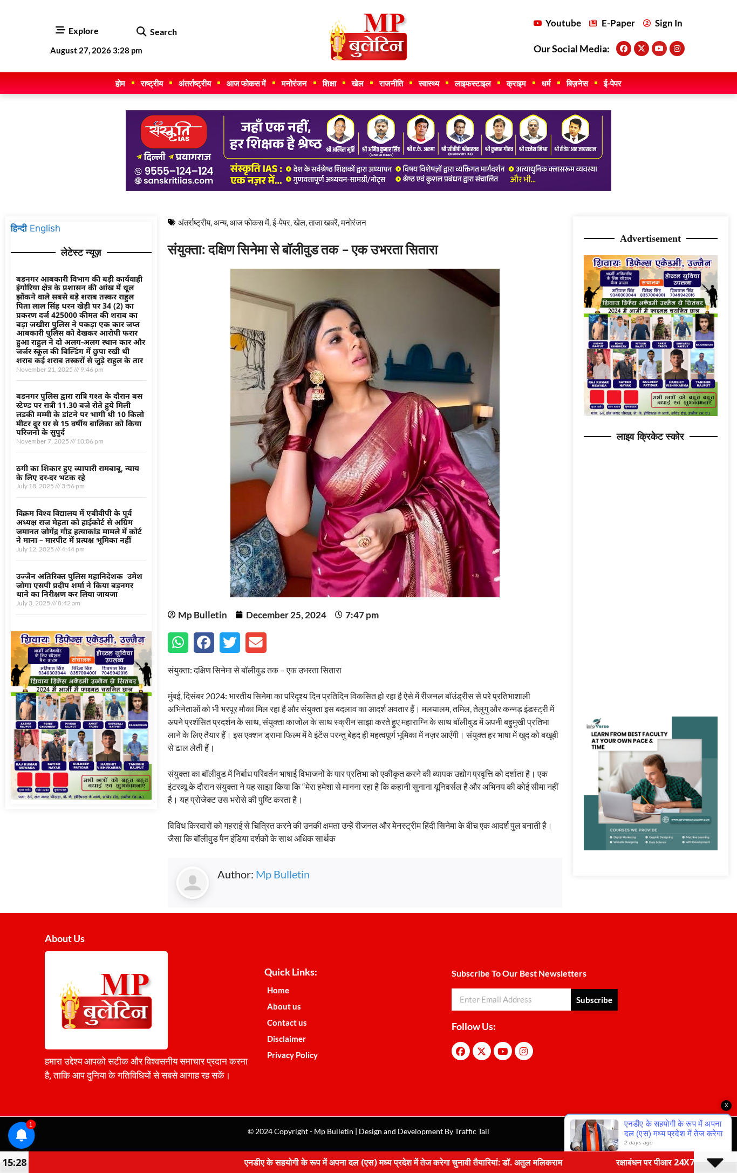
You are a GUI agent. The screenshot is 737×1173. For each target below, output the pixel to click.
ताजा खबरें (323, 222)
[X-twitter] (641, 48)
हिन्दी (19, 228)
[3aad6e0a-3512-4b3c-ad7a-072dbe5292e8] (81, 796)
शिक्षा (329, 83)
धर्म (546, 83)
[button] (141, 32)
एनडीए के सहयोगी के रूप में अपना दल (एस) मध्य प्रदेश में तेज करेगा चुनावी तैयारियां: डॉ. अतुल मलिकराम (344, 1162)
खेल (358, 83)
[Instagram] (677, 48)
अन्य (220, 222)
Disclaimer (286, 1039)
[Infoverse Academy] (651, 847)
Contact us (287, 1022)
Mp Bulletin (283, 874)
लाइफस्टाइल (473, 83)
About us (284, 1006)
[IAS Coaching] (368, 187)
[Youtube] (659, 48)
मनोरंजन (294, 83)
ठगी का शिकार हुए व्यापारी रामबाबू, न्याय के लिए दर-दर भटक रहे (77, 472)
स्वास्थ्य (429, 83)
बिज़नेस (577, 83)
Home (278, 990)
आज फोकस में (246, 83)
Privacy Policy (292, 1055)
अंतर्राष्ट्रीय (195, 83)
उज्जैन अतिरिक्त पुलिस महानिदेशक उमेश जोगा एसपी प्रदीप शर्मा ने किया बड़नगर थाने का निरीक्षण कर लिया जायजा (79, 585)
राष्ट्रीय (152, 83)
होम (120, 83)
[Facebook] (623, 48)
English (45, 228)
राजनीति (391, 83)
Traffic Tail (471, 1131)
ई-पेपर (613, 83)
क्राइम (516, 83)
